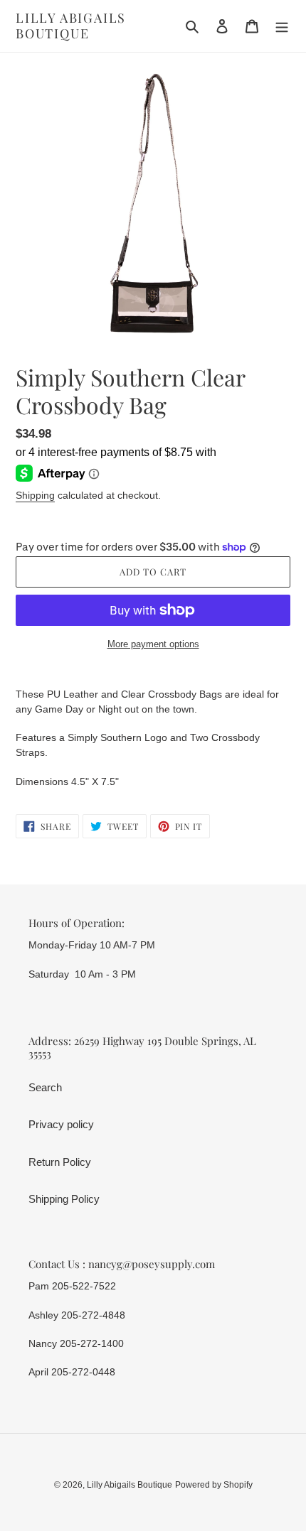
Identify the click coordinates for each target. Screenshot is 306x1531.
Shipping (35, 495)
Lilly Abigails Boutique (71, 26)
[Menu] (282, 26)
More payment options (153, 644)
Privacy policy (61, 1124)
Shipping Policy (64, 1199)
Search (45, 1087)
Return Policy (59, 1162)
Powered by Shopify (214, 1485)
